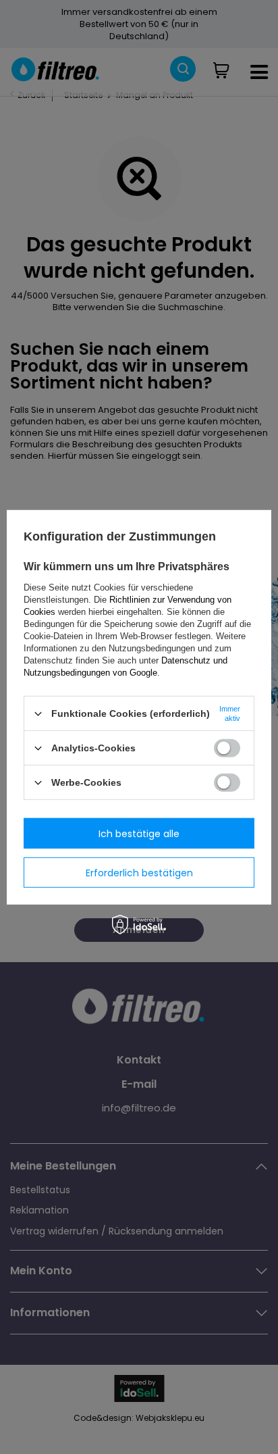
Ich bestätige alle (139, 833)
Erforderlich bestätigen (139, 872)
